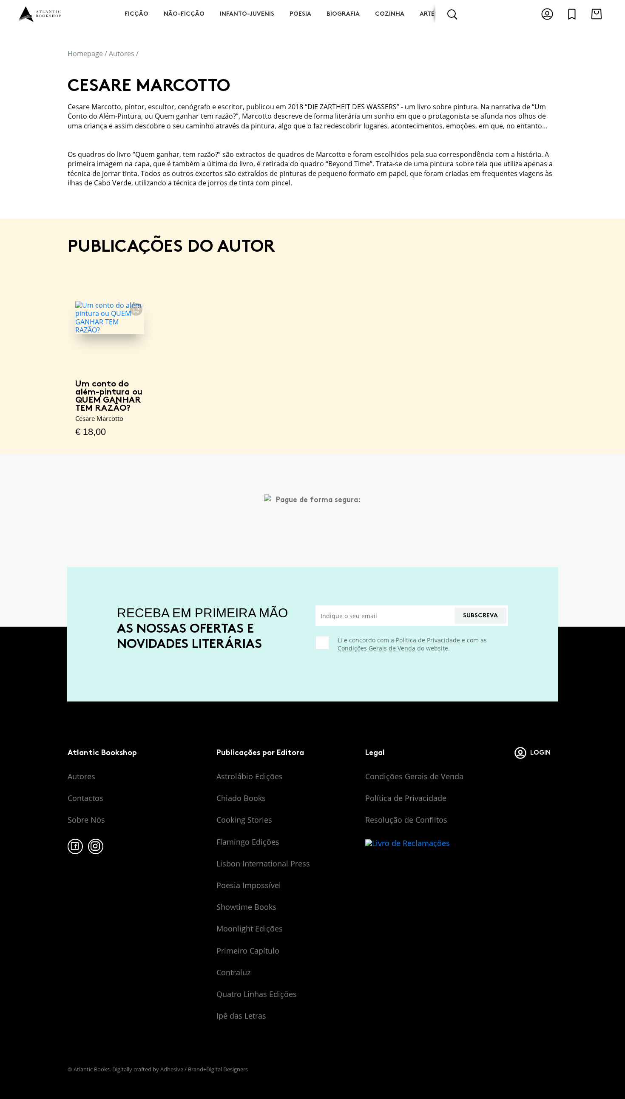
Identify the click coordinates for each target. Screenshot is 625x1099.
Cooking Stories (244, 820)
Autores (121, 53)
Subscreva (480, 615)
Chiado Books (241, 798)
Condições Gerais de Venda (376, 648)
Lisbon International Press (263, 863)
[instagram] (95, 846)
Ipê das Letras (241, 1016)
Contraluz (233, 972)
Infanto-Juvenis (247, 13)
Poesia (300, 13)
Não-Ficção (184, 13)
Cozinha (389, 13)
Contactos (85, 798)
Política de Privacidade (428, 640)
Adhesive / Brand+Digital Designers (204, 1069)
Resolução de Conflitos (406, 820)
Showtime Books (246, 907)
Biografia (343, 13)
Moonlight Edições (249, 928)
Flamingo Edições (247, 842)
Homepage (85, 53)
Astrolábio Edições (249, 776)
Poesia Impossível (248, 885)
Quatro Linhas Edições (256, 994)
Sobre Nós (86, 820)
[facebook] (75, 846)
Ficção (136, 13)
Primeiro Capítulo (247, 951)
